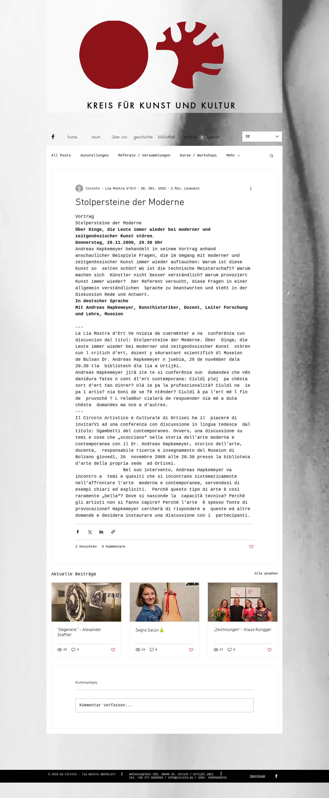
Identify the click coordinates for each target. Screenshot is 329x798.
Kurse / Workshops (198, 156)
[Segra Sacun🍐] (164, 602)
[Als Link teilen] (113, 531)
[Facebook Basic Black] (53, 136)
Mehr (230, 156)
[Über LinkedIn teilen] (101, 531)
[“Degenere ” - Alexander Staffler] (86, 602)
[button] (271, 155)
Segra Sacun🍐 (150, 630)
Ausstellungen (94, 156)
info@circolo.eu (180, 777)
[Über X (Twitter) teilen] (89, 531)
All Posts (61, 156)
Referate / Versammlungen (144, 156)
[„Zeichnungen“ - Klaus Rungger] (242, 602)
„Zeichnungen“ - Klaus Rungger (242, 629)
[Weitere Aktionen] (251, 188)
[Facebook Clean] (276, 776)
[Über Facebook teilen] (77, 531)
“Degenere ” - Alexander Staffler (79, 632)
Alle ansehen (266, 573)
